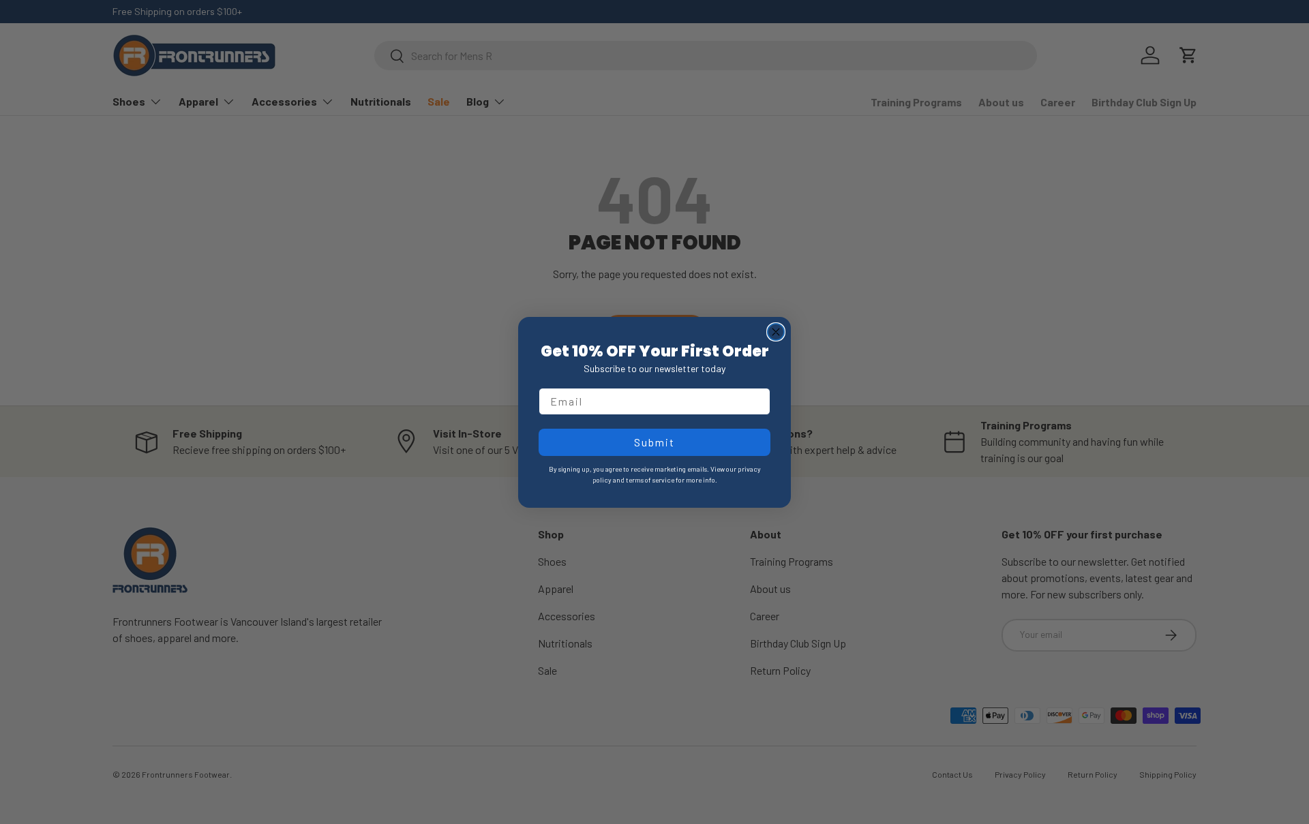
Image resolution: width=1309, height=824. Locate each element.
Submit (654, 442)
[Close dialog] (776, 332)
